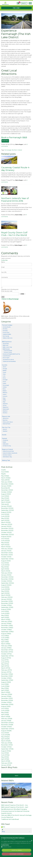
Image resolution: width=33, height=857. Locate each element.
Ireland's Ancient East (8, 451)
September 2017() (7, 656)
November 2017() (7, 652)
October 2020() (6, 581)
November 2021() (7, 555)
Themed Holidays (7, 325)
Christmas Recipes (8, 350)
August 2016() (6, 682)
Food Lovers (6, 332)
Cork (4, 376)
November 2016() (7, 676)
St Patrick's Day (7, 445)
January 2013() (6, 765)
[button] (16, 847)
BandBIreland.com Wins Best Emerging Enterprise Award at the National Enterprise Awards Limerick (15, 811)
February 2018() (6, 646)
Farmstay (5, 330)
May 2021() (5, 567)
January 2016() (6, 696)
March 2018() (5, 644)
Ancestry (5, 328)
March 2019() (5, 619)
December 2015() (7, 698)
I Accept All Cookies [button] (16, 850)
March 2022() (6, 546)
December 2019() (7, 601)
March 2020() (5, 595)
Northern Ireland (17, 150)
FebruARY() (5, 480)
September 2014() (7, 728)
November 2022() (7, 530)
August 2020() (6, 585)
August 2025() (6, 494)
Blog (3, 831)
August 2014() (6, 731)
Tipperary (5, 403)
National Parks (6, 423)
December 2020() (7, 577)
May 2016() (5, 688)
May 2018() (5, 639)
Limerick (5, 396)
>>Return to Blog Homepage (10, 299)
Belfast (4, 370)
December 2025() (7, 484)
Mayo (4, 398)
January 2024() (6, 506)
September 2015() (7, 704)
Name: (3, 262)
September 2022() (7, 534)
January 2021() (6, 575)
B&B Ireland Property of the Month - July (14, 805)
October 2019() (6, 605)
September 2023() (7, 510)
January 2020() (6, 599)
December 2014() (7, 722)
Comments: (4, 277)
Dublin (4, 383)
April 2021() (5, 569)
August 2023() (6, 512)
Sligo (4, 401)
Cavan (4, 372)
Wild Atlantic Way (7, 456)
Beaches (5, 420)
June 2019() (5, 613)
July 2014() (5, 733)
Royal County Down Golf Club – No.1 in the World (14, 233)
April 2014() (5, 739)
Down (4, 381)
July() (3, 470)
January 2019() (6, 623)
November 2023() (7, 508)
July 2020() (5, 587)
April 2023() (5, 520)
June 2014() (5, 735)
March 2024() (6, 502)
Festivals (4, 438)
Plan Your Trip (6, 427)
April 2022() (5, 544)
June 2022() (5, 540)
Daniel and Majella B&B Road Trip (11, 354)
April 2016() (5, 690)
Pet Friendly (6, 336)
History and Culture (8, 422)
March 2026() (5, 478)
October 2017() (6, 654)
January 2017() (6, 672)
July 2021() (5, 563)
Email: (3, 267)
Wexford (5, 411)
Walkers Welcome (7, 338)
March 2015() (5, 716)
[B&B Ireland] (5, 3)
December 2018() (7, 625)
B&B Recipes (6, 349)
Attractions (5, 418)
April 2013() (5, 759)
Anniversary (6, 343)
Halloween (5, 444)
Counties (4, 365)
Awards (4, 434)
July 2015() (5, 708)
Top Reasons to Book (8, 359)
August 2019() (6, 609)
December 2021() (7, 553)
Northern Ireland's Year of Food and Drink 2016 (15, 199)
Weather (5, 431)
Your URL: (4, 272)
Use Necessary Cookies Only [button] (16, 854)
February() (5, 504)
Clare (4, 374)
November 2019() (7, 603)
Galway (5, 387)
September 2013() (7, 749)
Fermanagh (7, 150)
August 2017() (6, 658)
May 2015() (5, 712)
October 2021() (6, 557)
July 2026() (5, 472)
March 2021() (5, 571)
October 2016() (6, 678)
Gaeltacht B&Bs (7, 334)
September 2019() (7, 607)
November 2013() (7, 745)
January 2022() (6, 526)
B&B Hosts (5, 345)
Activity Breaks (6, 327)
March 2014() (6, 741)
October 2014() (6, 726)
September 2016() (7, 680)
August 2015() (6, 706)
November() (5, 488)
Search (24, 3)
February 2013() (6, 763)
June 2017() (5, 662)
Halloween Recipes (8, 352)
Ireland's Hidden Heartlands (10, 453)
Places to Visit (6, 416)
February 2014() (6, 743)
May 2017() (5, 664)
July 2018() (5, 635)
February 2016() (6, 694)
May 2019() (5, 615)
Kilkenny (5, 392)
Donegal (5, 379)
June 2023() (5, 516)
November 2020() (7, 579)
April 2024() (5, 500)
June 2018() (5, 637)
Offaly (4, 400)
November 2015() (7, 700)
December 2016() (7, 674)
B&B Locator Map (7, 347)
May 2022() (5, 542)
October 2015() (6, 702)
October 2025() (6, 492)
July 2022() (5, 538)
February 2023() (6, 524)
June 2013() (5, 755)
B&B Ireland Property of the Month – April (14, 807)
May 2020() (5, 591)
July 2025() (5, 496)
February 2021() (6, 573)
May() (3, 474)
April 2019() (5, 617)
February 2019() (6, 621)
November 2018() (7, 627)
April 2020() (5, 593)
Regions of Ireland (7, 449)
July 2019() (5, 611)
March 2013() (5, 761)
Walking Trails (6, 460)
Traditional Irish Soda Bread (10, 819)
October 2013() (6, 747)
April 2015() (5, 714)
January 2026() (6, 486)
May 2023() (5, 518)
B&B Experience (7, 341)
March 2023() (6, 522)
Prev (3, 796)
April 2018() (5, 642)
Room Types (6, 357)
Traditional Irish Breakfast (9, 361)
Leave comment (6, 258)
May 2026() (5, 476)
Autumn (5, 429)
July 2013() (5, 753)
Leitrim (4, 394)
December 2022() (7, 528)
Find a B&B (16, 8)
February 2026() (6, 482)
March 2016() (5, 692)
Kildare (4, 390)
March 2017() (5, 668)
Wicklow (5, 412)
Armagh (5, 368)
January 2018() (6, 648)
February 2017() (6, 670)
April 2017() (5, 666)
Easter (4, 442)
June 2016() (5, 686)
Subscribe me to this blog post (9, 289)
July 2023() (5, 514)
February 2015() (6, 718)
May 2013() (5, 757)
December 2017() (7, 650)
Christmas (5, 440)
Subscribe (4, 260)
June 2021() (5, 565)
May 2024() (5, 498)
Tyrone (4, 405)
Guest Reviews (6, 355)
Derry (4, 377)
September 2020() (7, 583)
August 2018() (6, 633)
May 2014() (5, 737)
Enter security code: (6, 291)
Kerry (4, 389)
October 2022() (6, 532)
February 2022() (6, 548)
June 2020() (5, 589)
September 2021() (7, 559)
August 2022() (6, 536)
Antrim (4, 366)
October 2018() (6, 629)
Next (29, 796)
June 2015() (5, 710)
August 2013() (6, 751)
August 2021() (6, 561)
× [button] (31, 840)
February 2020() (7, 597)
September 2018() (7, 631)
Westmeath (6, 409)
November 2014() (7, 724)
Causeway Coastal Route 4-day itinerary (15, 168)
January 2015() (6, 720)
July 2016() (5, 684)
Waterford (5, 407)
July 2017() (5, 660)
